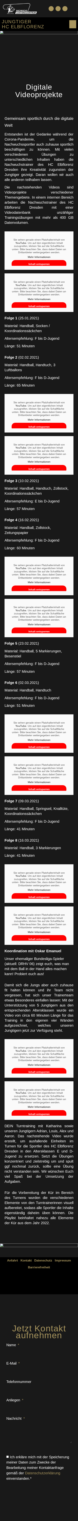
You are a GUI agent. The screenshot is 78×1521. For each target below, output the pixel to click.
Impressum (63, 1260)
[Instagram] (64, 8)
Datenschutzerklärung (42, 1473)
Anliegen (13, 1400)
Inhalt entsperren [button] (39, 264)
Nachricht (14, 1418)
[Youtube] (58, 8)
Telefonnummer (18, 1382)
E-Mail (12, 1363)
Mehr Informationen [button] (39, 257)
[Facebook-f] (51, 8)
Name (11, 1345)
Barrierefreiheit (39, 1267)
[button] (72, 9)
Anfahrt (12, 1260)
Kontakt (26, 1260)
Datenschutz (43, 1260)
